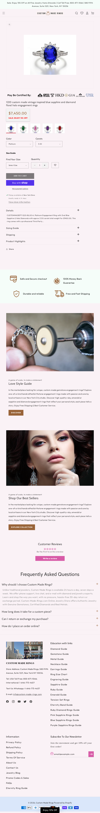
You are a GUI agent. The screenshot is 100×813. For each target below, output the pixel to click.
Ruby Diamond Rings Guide (65, 710)
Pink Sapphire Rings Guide (64, 715)
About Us (11, 762)
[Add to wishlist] (55, 165)
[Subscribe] (91, 754)
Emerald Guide (58, 694)
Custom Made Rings (45, 802)
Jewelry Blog (13, 772)
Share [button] (11, 249)
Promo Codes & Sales (17, 778)
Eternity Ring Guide (17, 788)
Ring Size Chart (58, 674)
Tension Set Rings (60, 699)
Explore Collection (21, 527)
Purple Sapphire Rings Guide (65, 725)
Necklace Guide (59, 664)
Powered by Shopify (63, 802)
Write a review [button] (50, 558)
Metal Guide (57, 659)
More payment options (20, 188)
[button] (3, 13)
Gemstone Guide (59, 654)
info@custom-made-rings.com (27, 694)
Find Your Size (13, 159)
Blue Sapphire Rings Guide (64, 720)
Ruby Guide (56, 689)
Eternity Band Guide (61, 704)
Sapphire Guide (58, 684)
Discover (16, 413)
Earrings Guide (58, 669)
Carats (39, 138)
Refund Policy (13, 747)
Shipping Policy (14, 752)
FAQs (9, 783)
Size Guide (11, 153)
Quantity (35, 159)
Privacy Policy (13, 742)
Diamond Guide (58, 649)
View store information (19, 202)
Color (9, 138)
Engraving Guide (59, 679)
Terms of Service (15, 757)
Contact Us (12, 767)
